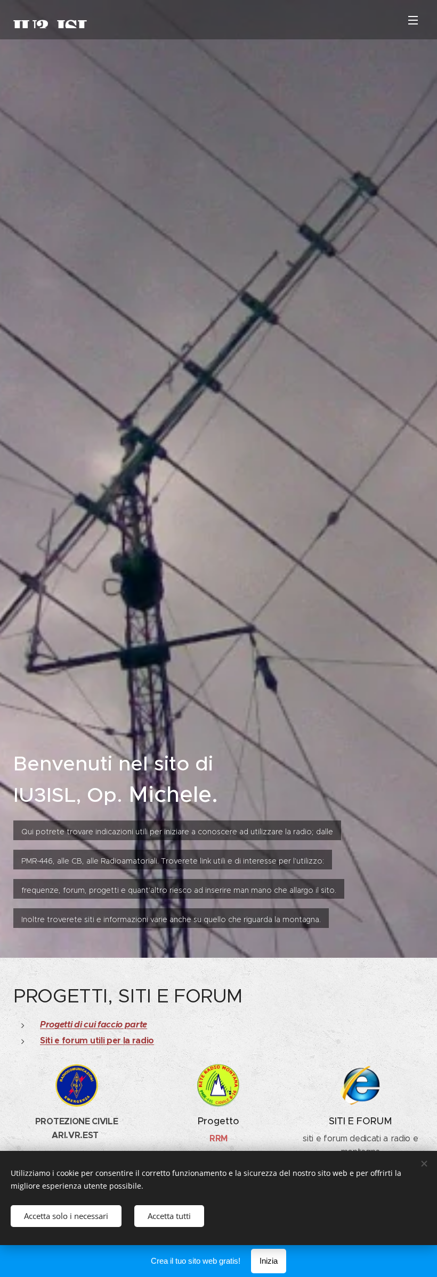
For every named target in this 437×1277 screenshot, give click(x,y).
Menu (413, 19)
